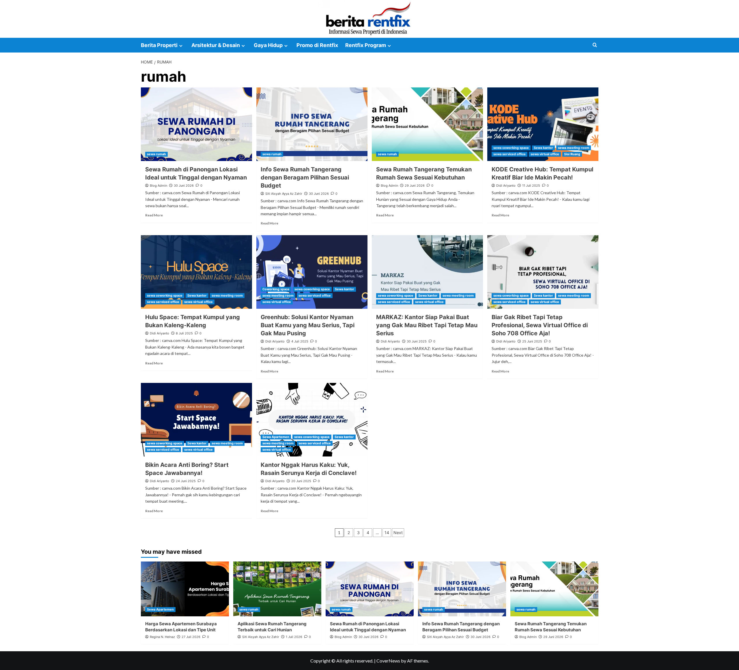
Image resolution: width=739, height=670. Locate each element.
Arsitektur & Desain (215, 45)
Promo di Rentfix (317, 45)
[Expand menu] (181, 45)
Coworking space (276, 289)
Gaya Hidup (268, 45)
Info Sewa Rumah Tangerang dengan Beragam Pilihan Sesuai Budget (305, 177)
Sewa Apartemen (275, 437)
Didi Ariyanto (506, 186)
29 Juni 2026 (415, 186)
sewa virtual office (545, 154)
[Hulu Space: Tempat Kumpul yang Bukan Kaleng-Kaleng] (196, 272)
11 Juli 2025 (531, 186)
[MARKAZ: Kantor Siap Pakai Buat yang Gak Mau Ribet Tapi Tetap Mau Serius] (427, 272)
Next (398, 532)
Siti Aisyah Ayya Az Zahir (283, 194)
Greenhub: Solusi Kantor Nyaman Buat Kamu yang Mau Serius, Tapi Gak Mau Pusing (307, 325)
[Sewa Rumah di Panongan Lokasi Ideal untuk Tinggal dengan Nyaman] (196, 124)
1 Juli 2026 (294, 637)
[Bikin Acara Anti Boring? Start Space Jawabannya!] (196, 419)
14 (387, 532)
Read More (154, 215)
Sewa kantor (543, 148)
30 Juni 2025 (417, 341)
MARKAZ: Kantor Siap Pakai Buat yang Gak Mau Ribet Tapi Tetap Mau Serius (426, 325)
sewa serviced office (509, 154)
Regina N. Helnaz (162, 637)
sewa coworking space (511, 148)
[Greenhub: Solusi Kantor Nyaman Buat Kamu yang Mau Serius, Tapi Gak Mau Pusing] (311, 272)
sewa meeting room (573, 148)
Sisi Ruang (572, 154)
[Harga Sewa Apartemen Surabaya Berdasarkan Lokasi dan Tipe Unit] (185, 589)
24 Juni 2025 (186, 481)
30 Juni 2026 (184, 186)
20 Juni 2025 (301, 481)
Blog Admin (158, 186)
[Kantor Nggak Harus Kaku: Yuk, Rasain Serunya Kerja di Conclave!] (311, 419)
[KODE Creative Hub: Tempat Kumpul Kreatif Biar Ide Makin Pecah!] (542, 124)
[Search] (594, 45)
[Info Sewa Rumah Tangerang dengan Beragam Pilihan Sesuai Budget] (311, 124)
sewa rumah (156, 154)
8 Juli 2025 (184, 333)
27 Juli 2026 (191, 637)
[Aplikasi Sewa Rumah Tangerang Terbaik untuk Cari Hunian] (277, 589)
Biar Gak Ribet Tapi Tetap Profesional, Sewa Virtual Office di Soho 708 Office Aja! (540, 325)
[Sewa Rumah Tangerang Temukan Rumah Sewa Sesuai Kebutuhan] (427, 124)
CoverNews (388, 660)
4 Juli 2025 (299, 341)
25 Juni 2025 (532, 341)
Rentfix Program (365, 45)
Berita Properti (159, 45)
